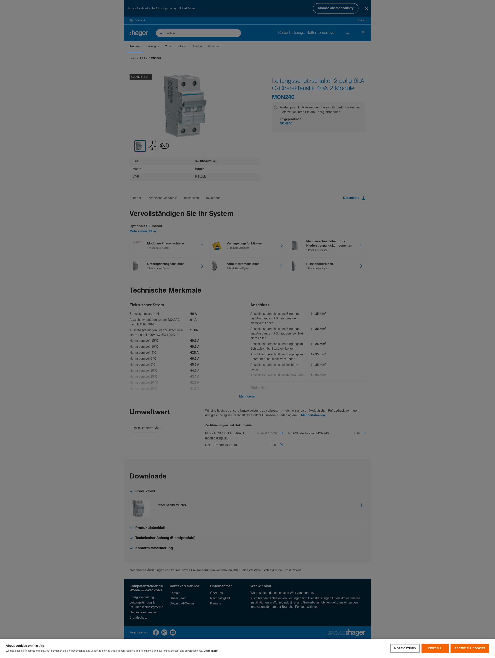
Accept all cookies (469, 648)
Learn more (211, 651)
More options (405, 648)
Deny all (435, 648)
